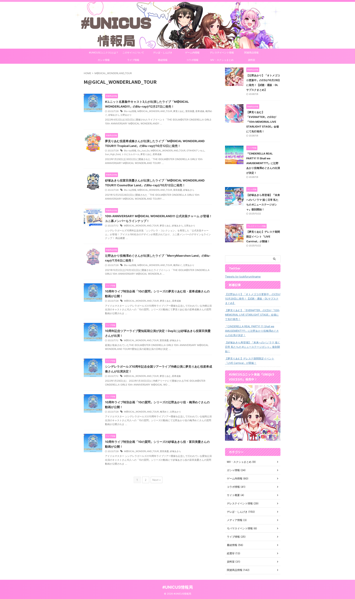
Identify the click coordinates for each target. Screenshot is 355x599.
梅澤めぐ (177, 265)
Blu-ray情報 (130, 111)
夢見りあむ (178, 111)
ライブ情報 (133, 59)
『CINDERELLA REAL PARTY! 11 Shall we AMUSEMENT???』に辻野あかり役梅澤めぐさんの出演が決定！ (263, 163)
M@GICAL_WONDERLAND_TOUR (154, 111)
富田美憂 (189, 111)
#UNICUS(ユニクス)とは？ (103, 52)
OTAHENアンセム (195, 150)
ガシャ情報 (104, 59)
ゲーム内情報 (192, 52)
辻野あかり (126, 114)
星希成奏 (199, 111)
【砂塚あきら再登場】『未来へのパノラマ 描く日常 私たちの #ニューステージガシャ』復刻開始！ (252, 347)
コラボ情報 (192, 59)
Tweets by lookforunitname (243, 276)
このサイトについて (133, 52)
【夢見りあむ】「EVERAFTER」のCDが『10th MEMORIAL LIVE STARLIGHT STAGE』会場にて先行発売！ (262, 122)
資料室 (251, 59)
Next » (156, 480)
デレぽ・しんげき (162, 52)
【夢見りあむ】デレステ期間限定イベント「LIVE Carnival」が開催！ (263, 236)
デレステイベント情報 (222, 52)
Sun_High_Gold (113, 154)
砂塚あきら (113, 114)
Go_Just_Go (143, 150)
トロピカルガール (130, 154)
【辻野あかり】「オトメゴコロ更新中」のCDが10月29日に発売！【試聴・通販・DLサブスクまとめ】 (252, 299)
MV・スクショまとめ (222, 59)
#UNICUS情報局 (177, 587)
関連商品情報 (251, 52)
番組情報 (163, 59)
